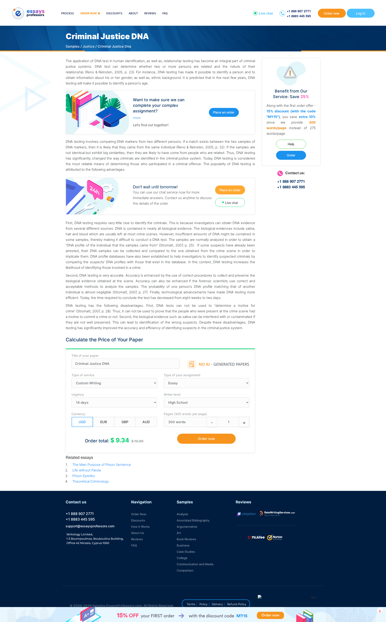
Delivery (217, 604)
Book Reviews (186, 539)
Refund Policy (236, 604)
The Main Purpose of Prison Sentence (101, 464)
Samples (73, 46)
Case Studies (186, 551)
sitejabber (248, 513)
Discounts (114, 13)
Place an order (223, 112)
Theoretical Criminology (90, 481)
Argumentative (187, 526)
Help (291, 144)
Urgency (77, 394)
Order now (88, 13)
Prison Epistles (83, 476)
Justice (88, 46)
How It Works (140, 526)
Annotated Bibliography (193, 520)
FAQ (165, 13)
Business (183, 545)
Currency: (78, 414)
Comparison (185, 570)
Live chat (266, 13)
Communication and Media (195, 564)
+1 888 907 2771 (299, 11)
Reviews (150, 13)
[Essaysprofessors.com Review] (277, 513)
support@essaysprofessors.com (90, 526)
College (182, 558)
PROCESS (67, 13)
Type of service (82, 375)
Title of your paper (85, 355)
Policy (203, 604)
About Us (137, 533)
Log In (360, 13)
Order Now (138, 514)
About (133, 13)
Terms (191, 604)
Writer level (172, 394)
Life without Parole (86, 470)
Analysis (182, 514)
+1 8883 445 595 (299, 16)
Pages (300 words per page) (185, 414)
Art (179, 533)
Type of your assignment (182, 375)
